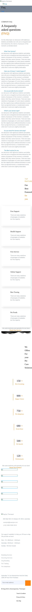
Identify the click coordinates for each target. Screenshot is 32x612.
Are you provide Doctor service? (13, 91)
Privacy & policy (20, 597)
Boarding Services (6, 555)
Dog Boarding (5, 561)
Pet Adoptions (5, 566)
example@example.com (10, 522)
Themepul (22, 589)
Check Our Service (15, 330)
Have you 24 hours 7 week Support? (15, 71)
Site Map (18, 601)
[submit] (28, 583)
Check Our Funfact (15, 468)
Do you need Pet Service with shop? (15, 131)
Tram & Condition (21, 593)
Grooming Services (6, 558)
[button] (16, 51)
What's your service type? (12, 111)
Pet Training (5, 563)
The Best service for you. (11, 150)
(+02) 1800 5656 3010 (10, 525)
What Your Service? (10, 51)
